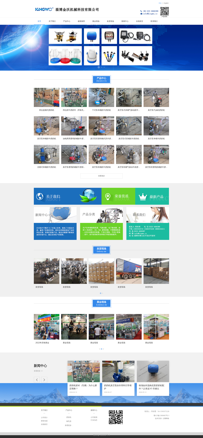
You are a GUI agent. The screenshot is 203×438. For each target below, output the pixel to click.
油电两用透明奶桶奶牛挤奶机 (75, 138)
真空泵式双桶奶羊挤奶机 (129, 138)
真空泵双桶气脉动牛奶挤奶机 (130, 167)
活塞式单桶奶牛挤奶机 (46, 167)
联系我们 (154, 21)
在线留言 (139, 21)
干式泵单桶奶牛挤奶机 (101, 110)
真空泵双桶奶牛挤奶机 (101, 167)
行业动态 (94, 420)
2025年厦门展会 (124, 342)
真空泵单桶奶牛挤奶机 (46, 138)
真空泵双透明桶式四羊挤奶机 (102, 138)
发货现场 (110, 21)
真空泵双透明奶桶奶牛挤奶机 (157, 167)
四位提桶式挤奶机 (46, 110)
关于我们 (52, 21)
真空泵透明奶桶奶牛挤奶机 (74, 167)
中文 (160, 3)
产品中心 (66, 21)
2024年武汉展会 (152, 342)
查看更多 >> (38, 371)
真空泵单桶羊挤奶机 (156, 138)
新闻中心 (125, 21)
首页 (39, 21)
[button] (37, 380)
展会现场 (95, 21)
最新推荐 (81, 21)
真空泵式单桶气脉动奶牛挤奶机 (131, 110)
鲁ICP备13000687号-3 (101, 435)
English (166, 3)
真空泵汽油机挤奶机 (156, 110)
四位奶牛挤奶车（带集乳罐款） (76, 110)
